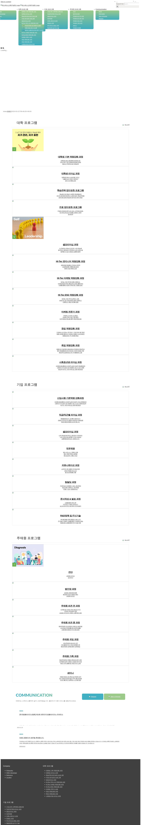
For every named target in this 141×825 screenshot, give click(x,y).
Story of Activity (115, 696)
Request (93, 696)
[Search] (117, 1)
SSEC (9, 111)
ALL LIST (127, 124)
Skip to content (6, 2)
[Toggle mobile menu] (1, 48)
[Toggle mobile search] (3, 48)
